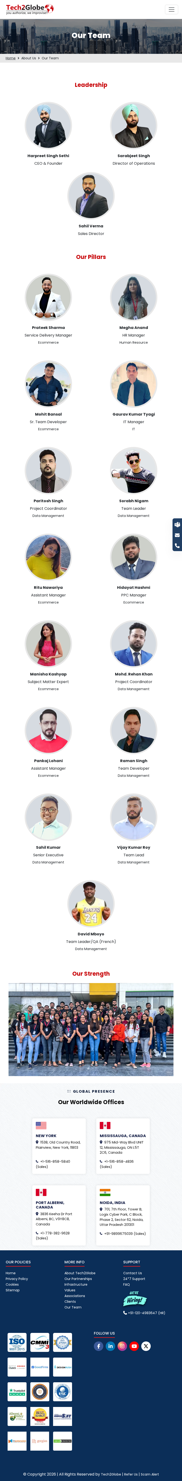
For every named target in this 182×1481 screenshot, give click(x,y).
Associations (74, 1296)
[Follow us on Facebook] (98, 1346)
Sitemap (13, 1290)
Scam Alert (150, 1474)
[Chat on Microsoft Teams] (177, 524)
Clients (70, 1301)
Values (69, 1290)
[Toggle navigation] (171, 9)
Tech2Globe (111, 1474)
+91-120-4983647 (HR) (146, 1313)
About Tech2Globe (80, 1273)
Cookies (12, 1284)
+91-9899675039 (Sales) (125, 1233)
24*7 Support (134, 1278)
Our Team (73, 1307)
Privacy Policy (17, 1278)
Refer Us (131, 1474)
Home (11, 58)
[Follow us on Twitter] (146, 1346)
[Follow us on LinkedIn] (110, 1346)
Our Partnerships (78, 1278)
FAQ (126, 1284)
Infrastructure (75, 1284)
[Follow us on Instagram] (122, 1346)
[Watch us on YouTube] (134, 1346)
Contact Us (132, 1273)
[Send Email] (177, 534)
